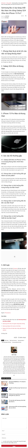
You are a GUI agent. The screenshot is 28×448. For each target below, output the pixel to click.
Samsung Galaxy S (21, 340)
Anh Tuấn (14, 354)
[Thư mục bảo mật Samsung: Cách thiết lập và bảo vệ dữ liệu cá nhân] (4, 402)
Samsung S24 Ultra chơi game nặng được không (14, 323)
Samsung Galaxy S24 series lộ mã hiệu (12, 326)
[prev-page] (2, 412)
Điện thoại (6, 340)
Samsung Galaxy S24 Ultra (16, 342)
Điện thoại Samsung (13, 340)
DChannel (3, 3)
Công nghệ (8, 3)
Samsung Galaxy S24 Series (6, 342)
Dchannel (15, 268)
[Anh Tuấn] (14, 350)
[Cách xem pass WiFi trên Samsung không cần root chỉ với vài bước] (4, 408)
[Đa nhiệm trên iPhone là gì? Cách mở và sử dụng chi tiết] (4, 389)
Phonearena (7, 312)
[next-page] (4, 412)
